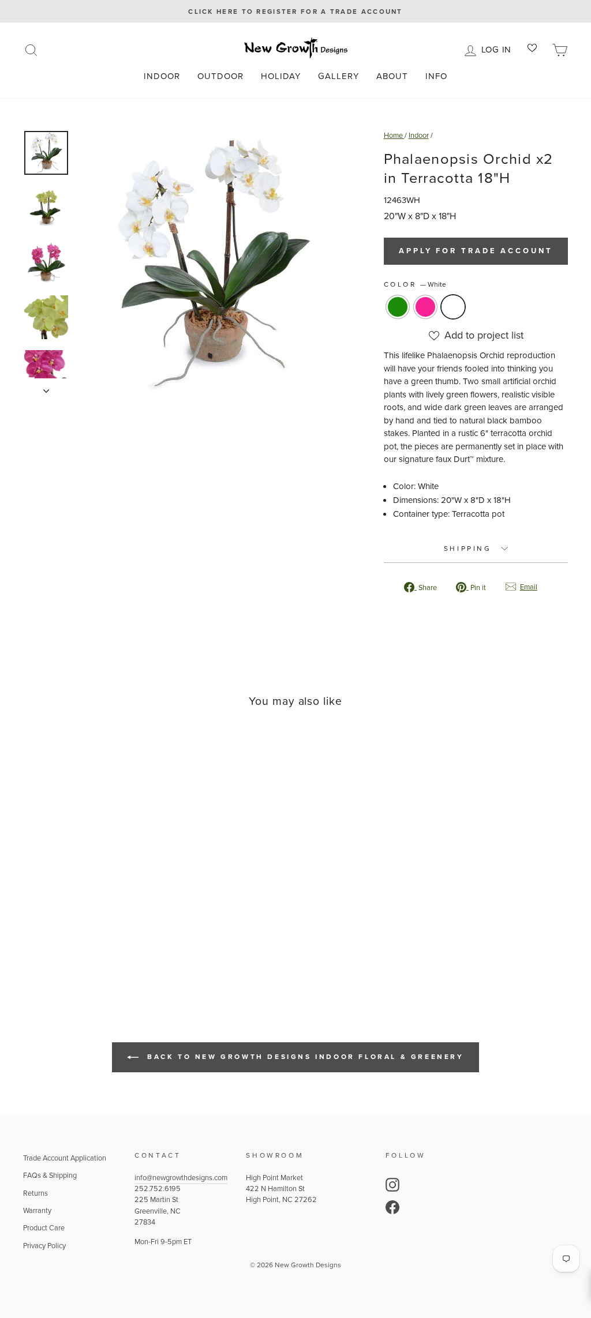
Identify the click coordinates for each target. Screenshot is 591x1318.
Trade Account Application (64, 1157)
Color (415, 284)
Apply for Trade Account (476, 250)
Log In (498, 48)
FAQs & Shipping (50, 1175)
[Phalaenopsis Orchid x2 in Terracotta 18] (70, 945)
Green (397, 306)
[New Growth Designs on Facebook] (392, 1207)
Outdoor (220, 76)
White (453, 306)
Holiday (281, 76)
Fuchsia (425, 306)
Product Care (44, 1227)
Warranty (37, 1210)
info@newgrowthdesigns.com (180, 1177)
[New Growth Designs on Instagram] (392, 1185)
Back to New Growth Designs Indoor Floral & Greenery (303, 1057)
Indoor (162, 76)
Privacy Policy (44, 1245)
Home (394, 135)
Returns (35, 1193)
